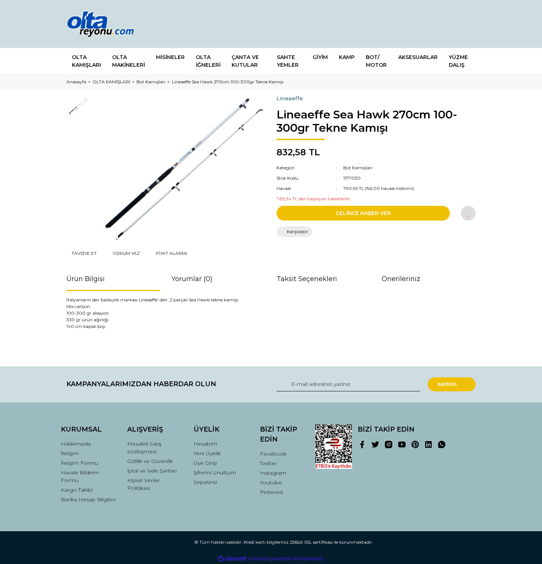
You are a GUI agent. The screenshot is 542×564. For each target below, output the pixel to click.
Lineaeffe (290, 98)
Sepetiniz (205, 482)
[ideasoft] (232, 558)
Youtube (271, 482)
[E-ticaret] (270, 559)
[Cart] (466, 24)
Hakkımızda (76, 443)
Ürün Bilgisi (85, 279)
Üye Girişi (205, 463)
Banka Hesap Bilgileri (88, 499)
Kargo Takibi (77, 490)
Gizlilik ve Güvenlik (150, 461)
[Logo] (107, 24)
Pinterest (271, 492)
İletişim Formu (79, 463)
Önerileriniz (401, 279)
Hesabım (205, 443)
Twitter (268, 463)
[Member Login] (428, 24)
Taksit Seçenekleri (307, 279)
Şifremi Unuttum (215, 472)
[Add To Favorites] (468, 213)
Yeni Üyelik (207, 453)
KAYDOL (448, 384)
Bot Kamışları (357, 167)
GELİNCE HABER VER (363, 213)
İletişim (70, 453)
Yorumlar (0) (191, 279)
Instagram (273, 473)
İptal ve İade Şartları (152, 470)
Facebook (273, 453)
